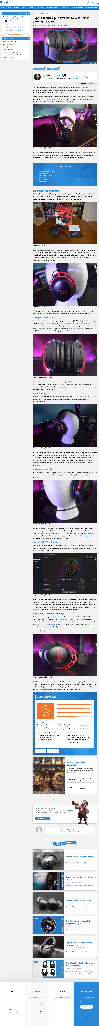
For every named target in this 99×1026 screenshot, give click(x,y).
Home (35, 13)
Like (15, 27)
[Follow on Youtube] (40, 1011)
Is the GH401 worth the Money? (12, 55)
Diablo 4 (41, 7)
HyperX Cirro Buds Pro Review (78, 900)
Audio (48, 13)
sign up (43, 1002)
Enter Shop (72, 779)
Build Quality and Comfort (10, 41)
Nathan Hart (70, 968)
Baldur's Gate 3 (7, 7)
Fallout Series (53, 7)
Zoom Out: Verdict (8, 58)
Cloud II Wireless (50, 624)
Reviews (85, 862)
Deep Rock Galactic (20, 7)
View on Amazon (53, 751)
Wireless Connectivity (9, 44)
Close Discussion (41, 818)
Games (90, 971)
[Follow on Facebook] (34, 1011)
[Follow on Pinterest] (43, 1011)
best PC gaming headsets (59, 158)
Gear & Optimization (71, 973)
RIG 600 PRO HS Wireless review (79, 856)
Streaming (90, 885)
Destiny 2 (32, 7)
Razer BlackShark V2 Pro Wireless (46, 622)
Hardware (42, 13)
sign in (68, 829)
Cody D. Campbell (11, 21)
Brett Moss (70, 926)
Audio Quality (7, 47)
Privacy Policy (12, 1009)
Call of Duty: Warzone (82, 971)
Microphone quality (8, 49)
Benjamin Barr (91, 83)
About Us (12, 997)
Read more (75, 78)
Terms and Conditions (12, 1012)
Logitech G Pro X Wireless (65, 619)
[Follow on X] (31, 1011)
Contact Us (12, 1003)
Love (7, 27)
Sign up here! (75, 831)
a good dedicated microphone (80, 536)
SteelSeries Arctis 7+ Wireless (69, 622)
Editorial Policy (12, 1006)
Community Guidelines (12, 1000)
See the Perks (87, 1006)
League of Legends (79, 7)
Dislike (22, 27)
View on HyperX (40, 751)
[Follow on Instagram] (37, 1011)
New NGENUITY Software (10, 52)
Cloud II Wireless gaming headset (51, 99)
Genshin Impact (65, 7)
